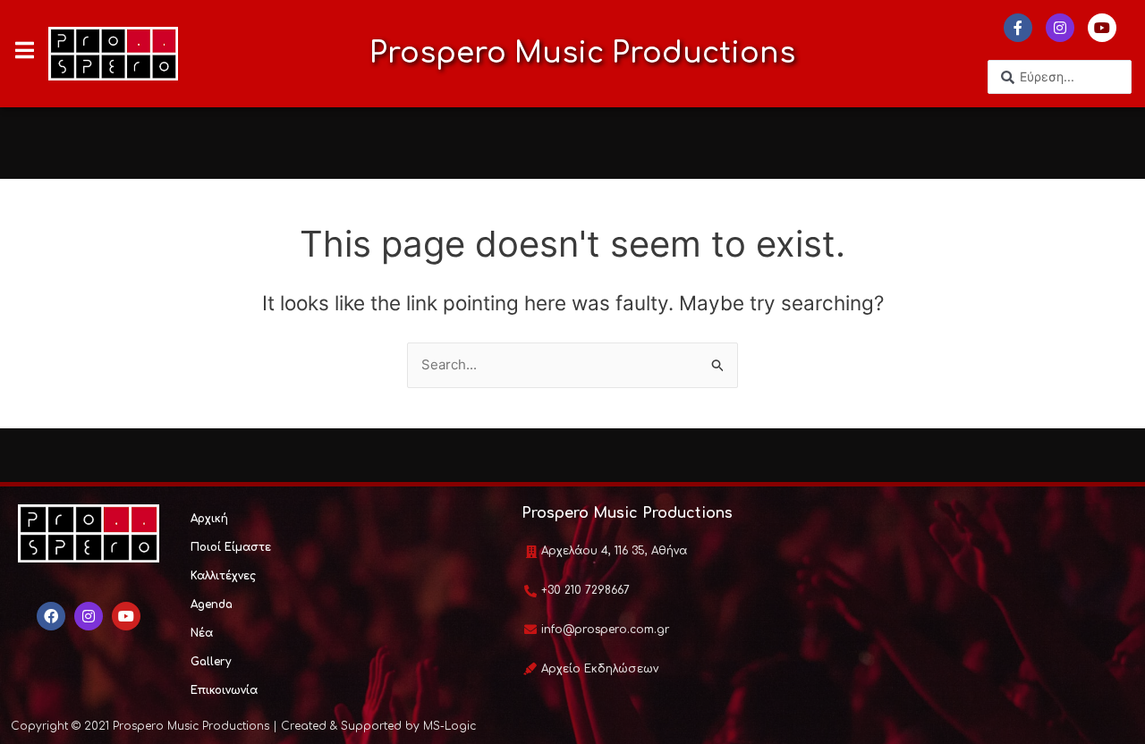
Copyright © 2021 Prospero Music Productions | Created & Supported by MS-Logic (243, 726)
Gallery (211, 661)
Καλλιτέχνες (223, 576)
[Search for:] (572, 364)
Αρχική (209, 518)
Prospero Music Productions (582, 53)
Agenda (212, 604)
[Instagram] (1060, 27)
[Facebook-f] (1018, 27)
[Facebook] (51, 616)
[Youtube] (1102, 27)
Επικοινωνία (224, 690)
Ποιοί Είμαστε (231, 547)
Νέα (202, 633)
